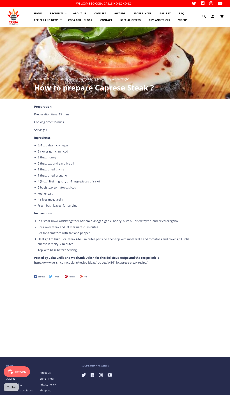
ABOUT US (79, 13)
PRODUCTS (56, 13)
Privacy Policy (48, 384)
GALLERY (165, 13)
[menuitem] (38, 13)
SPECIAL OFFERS (130, 20)
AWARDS (119, 13)
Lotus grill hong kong (90, 79)
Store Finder (47, 378)
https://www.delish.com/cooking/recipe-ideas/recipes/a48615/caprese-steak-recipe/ (91, 263)
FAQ (181, 13)
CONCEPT (100, 13)
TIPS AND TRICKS (159, 20)
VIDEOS (182, 20)
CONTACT (106, 20)
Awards (10, 378)
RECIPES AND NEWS (46, 20)
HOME (38, 13)
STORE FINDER (142, 13)
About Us (45, 372)
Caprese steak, (68, 79)
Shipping (45, 390)
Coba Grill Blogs (80, 20)
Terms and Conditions (19, 390)
